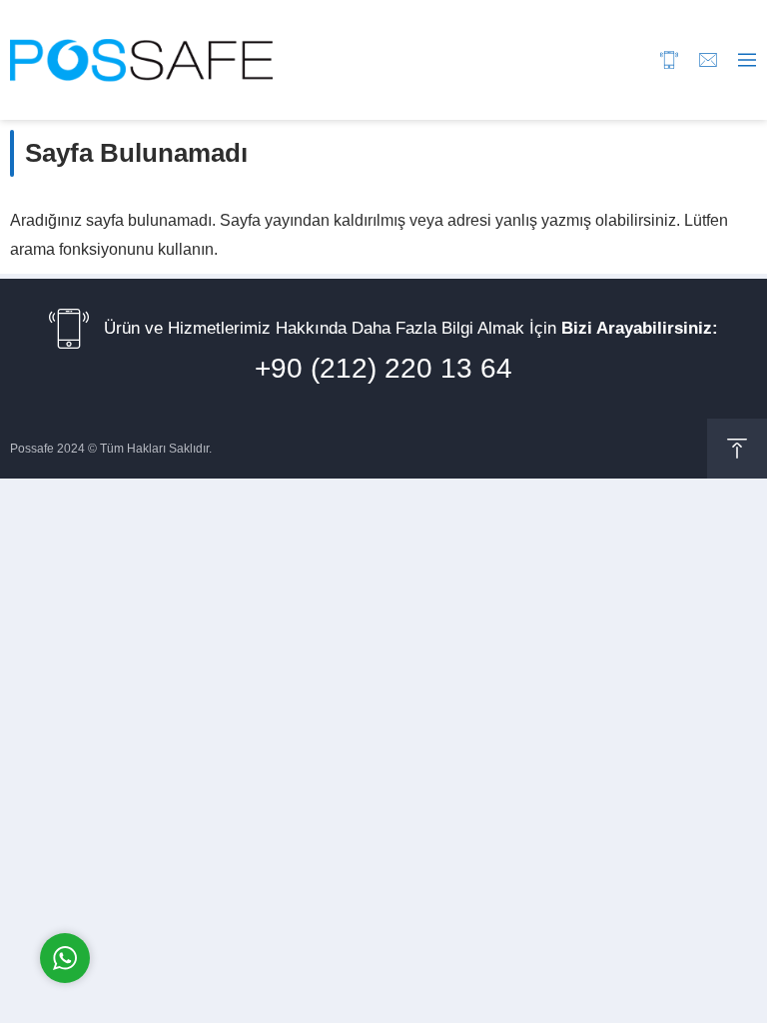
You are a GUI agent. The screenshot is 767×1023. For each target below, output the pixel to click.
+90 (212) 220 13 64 (383, 368)
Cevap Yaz (190, 873)
